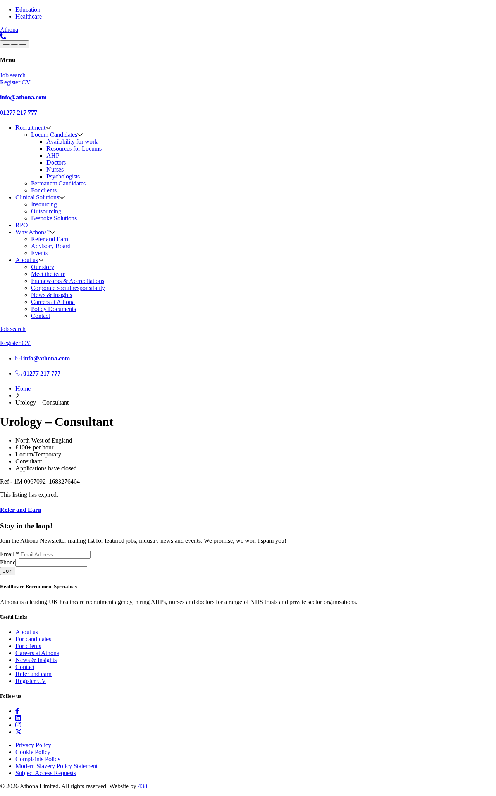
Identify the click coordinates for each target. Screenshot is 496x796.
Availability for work (72, 141)
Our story (42, 267)
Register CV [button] (15, 82)
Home (23, 388)
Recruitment (30, 127)
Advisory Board (51, 246)
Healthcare (29, 16)
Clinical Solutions (37, 197)
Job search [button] (13, 75)
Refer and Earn (49, 239)
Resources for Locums (74, 148)
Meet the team (48, 274)
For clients (44, 190)
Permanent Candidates (58, 183)
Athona (9, 29)
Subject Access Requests (46, 773)
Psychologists (63, 176)
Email (9, 554)
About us (27, 260)
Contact (40, 315)
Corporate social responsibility (68, 288)
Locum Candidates (54, 134)
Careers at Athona (53, 301)
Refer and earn (34, 674)
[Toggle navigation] (14, 44)
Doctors (56, 162)
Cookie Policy (33, 752)
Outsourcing (46, 211)
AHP (52, 155)
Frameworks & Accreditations (67, 281)
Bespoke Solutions (54, 218)
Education (28, 9)
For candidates (33, 639)
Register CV (31, 681)
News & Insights (51, 295)
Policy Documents (53, 308)
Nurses (55, 169)
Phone (8, 562)
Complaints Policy (38, 759)
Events (39, 253)
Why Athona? (33, 232)
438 (142, 786)
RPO (22, 225)
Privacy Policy (33, 745)
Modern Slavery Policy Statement (57, 766)
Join (7, 571)
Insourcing (44, 204)
